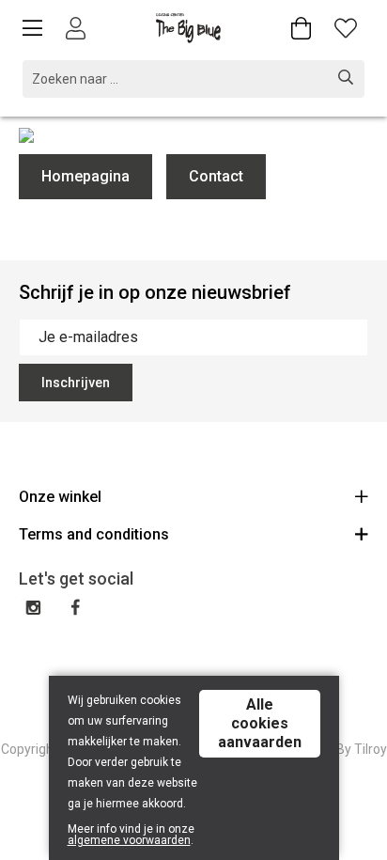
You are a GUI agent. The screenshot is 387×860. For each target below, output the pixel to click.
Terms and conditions (94, 534)
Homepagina (85, 176)
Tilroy (370, 749)
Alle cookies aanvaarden (260, 723)
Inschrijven (75, 382)
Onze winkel (60, 497)
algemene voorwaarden (129, 840)
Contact (216, 176)
